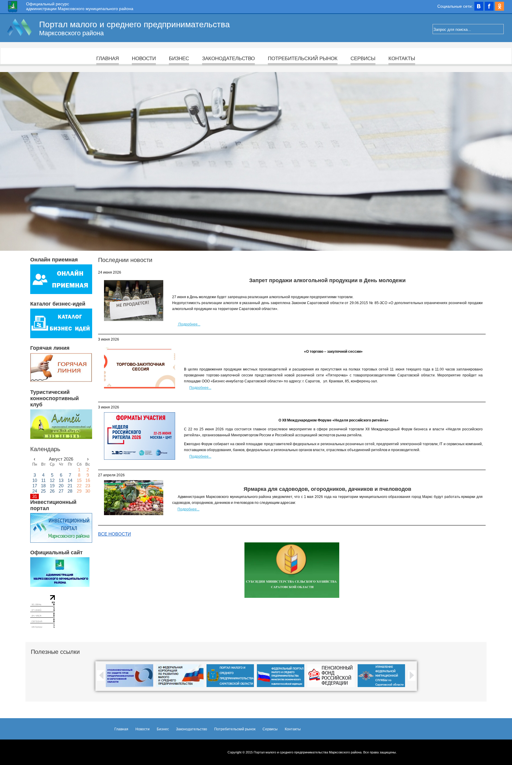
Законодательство (228, 58)
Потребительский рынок (302, 58)
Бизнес (179, 58)
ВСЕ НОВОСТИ (114, 533)
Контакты (401, 58)
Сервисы (363, 58)
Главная (107, 58)
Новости (144, 58)
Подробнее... (188, 324)
